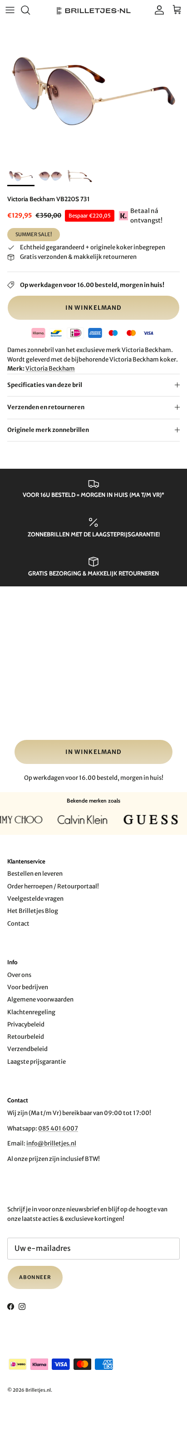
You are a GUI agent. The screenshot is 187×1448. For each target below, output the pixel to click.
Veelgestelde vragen (35, 899)
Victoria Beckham (50, 368)
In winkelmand (93, 308)
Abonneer (35, 1277)
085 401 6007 (58, 1128)
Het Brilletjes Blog (32, 911)
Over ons (19, 975)
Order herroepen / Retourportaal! (53, 886)
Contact (18, 923)
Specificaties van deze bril (44, 385)
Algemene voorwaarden (40, 999)
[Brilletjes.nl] (93, 10)
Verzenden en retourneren (45, 407)
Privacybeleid (25, 1024)
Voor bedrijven (27, 987)
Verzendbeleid (27, 1049)
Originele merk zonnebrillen (48, 430)
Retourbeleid (25, 1037)
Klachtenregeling (31, 1012)
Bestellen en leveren (35, 874)
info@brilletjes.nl (51, 1143)
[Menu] (10, 10)
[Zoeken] (30, 10)
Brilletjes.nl (38, 1390)
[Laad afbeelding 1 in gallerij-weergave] (93, 91)
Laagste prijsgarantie (36, 1062)
